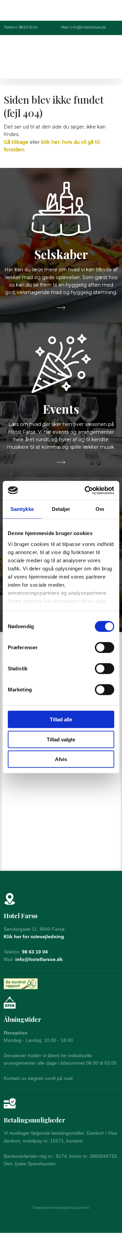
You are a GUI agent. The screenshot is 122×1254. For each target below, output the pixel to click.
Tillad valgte (61, 739)
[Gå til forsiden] (61, 56)
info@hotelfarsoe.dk (39, 959)
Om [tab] (100, 509)
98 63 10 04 (35, 952)
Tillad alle (61, 719)
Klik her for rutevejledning (34, 936)
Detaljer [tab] (61, 509)
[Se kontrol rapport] (21, 983)
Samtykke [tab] (22, 509)
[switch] (104, 647)
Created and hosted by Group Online (61, 1207)
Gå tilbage (16, 142)
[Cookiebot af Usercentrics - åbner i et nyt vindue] (86, 490)
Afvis (61, 759)
